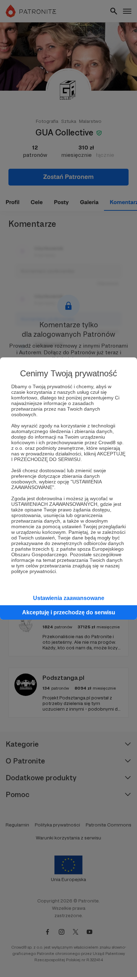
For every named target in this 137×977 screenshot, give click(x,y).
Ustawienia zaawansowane (68, 598)
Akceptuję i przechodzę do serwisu (68, 612)
